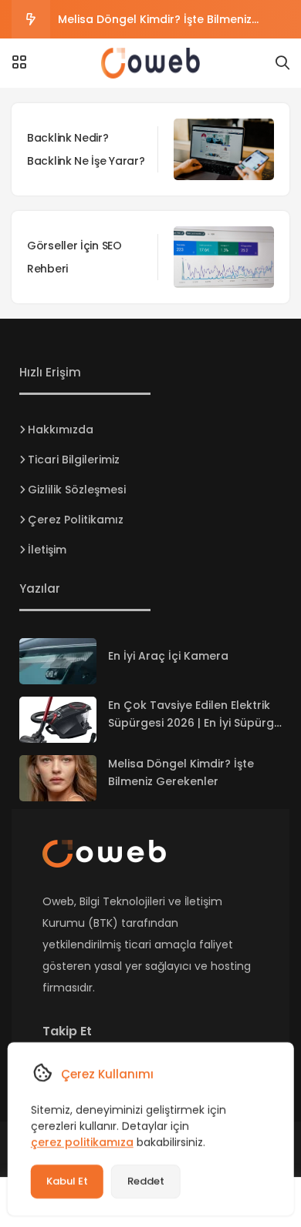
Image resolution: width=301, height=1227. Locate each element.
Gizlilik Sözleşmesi (77, 489)
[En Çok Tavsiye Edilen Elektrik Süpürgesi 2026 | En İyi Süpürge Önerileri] (57, 720)
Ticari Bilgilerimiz (74, 459)
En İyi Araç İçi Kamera (168, 656)
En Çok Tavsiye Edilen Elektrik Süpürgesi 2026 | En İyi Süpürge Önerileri (194, 722)
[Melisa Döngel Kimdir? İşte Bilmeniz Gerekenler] (57, 778)
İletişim (47, 549)
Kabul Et (67, 1181)
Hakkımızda (60, 429)
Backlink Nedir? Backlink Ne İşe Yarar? (85, 149)
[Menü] (19, 62)
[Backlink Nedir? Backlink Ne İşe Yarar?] (224, 149)
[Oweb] (150, 63)
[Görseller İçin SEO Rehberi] (224, 257)
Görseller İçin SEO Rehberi (74, 257)
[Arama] (282, 63)
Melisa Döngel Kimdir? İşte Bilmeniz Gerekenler (155, 25)
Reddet (145, 1181)
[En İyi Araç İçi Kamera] (57, 661)
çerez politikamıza (82, 1142)
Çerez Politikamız (75, 519)
